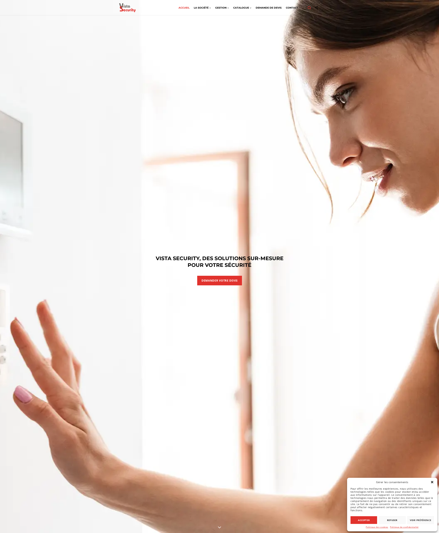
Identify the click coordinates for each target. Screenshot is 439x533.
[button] (432, 482)
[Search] (309, 7)
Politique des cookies (377, 527)
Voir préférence (420, 520)
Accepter (364, 520)
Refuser (392, 520)
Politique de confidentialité (404, 527)
